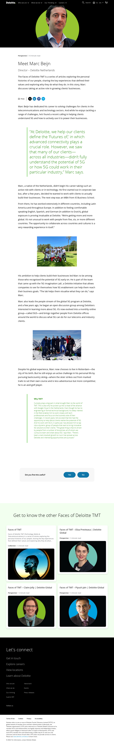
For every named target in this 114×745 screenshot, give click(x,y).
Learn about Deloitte (18, 675)
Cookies (20, 719)
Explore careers (15, 664)
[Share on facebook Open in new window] (39, 99)
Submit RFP (10, 697)
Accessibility (38, 719)
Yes (69, 475)
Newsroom (28, 684)
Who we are (22, 3)
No (83, 475)
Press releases (29, 692)
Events (26, 688)
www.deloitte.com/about (20, 736)
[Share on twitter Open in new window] (30, 99)
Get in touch (13, 658)
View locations (14, 670)
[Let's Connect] (106, 3)
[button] (86, 2)
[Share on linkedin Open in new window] (34, 99)
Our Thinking (50, 3)
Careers (62, 3)
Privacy (29, 719)
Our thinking (10, 692)
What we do (36, 3)
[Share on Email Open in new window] (43, 99)
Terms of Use (10, 719)
